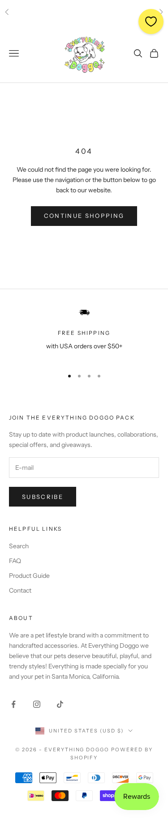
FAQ (15, 561)
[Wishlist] (151, 21)
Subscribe (42, 496)
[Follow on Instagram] (36, 704)
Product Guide (29, 576)
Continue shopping (84, 215)
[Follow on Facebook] (13, 704)
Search (19, 546)
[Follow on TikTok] (60, 704)
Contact (20, 590)
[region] (84, 333)
